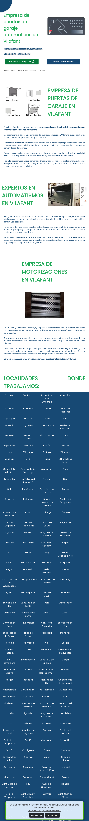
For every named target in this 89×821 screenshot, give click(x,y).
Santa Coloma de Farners (46, 502)
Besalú (46, 612)
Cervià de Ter (28, 689)
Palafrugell (28, 489)
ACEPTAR (52, 815)
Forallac (9, 642)
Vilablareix (9, 612)
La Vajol (65, 767)
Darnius (47, 793)
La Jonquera (28, 592)
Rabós (46, 445)
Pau (28, 783)
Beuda (65, 445)
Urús (65, 435)
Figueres (28, 425)
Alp (46, 642)
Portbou (28, 669)
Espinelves (9, 445)
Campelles (9, 767)
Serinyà (47, 452)
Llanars (65, 783)
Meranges (9, 777)
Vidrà (9, 750)
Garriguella (9, 696)
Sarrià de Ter (28, 562)
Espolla (28, 418)
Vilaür (47, 756)
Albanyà (28, 756)
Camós (47, 730)
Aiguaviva (28, 713)
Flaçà (47, 458)
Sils (9, 552)
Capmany (28, 777)
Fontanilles (65, 740)
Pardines (65, 750)
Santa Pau (46, 649)
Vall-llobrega (46, 689)
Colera (65, 777)
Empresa (9, 395)
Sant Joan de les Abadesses (9, 582)
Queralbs (65, 395)
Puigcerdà (65, 522)
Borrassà (47, 723)
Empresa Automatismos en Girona (26, 70)
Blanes (46, 479)
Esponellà (9, 479)
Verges (9, 679)
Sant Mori (28, 395)
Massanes (65, 723)
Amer (65, 612)
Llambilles (65, 713)
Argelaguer (9, 418)
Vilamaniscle (47, 435)
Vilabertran (9, 689)
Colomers (28, 445)
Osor (65, 469)
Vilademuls (9, 703)
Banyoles (9, 499)
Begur (9, 569)
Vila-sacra (47, 740)
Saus (65, 696)
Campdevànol (29, 579)
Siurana (9, 408)
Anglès (65, 542)
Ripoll (28, 512)
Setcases (9, 435)
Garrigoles (28, 750)
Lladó (9, 723)
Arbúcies (9, 542)
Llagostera (9, 532)
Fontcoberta (28, 659)
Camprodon (65, 602)
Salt (9, 489)
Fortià (28, 740)
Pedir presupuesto (63, 61)
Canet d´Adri (47, 777)
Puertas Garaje (8, 70)
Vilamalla (65, 452)
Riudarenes (28, 622)
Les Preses (28, 642)
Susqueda (28, 767)
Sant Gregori (66, 579)
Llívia (28, 649)
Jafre (47, 418)
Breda (65, 569)
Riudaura (28, 408)
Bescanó (47, 562)
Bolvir (65, 418)
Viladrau (9, 458)
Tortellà (9, 713)
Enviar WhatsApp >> (20, 61)
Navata (65, 669)
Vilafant (28, 552)
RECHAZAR (37, 815)
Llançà (46, 552)
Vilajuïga (28, 452)
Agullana (28, 696)
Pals (46, 602)
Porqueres (65, 562)
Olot (65, 479)
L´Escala (65, 512)
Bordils (65, 642)
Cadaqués (65, 592)
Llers (9, 452)
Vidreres (28, 532)
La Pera (47, 408)
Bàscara (28, 679)
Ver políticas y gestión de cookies (44, 810)
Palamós (28, 499)
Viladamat (47, 469)
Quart (9, 592)
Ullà (28, 458)
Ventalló (46, 696)
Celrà (9, 562)
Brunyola (9, 425)
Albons (28, 723)
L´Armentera (65, 689)
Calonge (46, 512)
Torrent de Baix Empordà (46, 398)
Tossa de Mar (28, 542)
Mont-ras (65, 632)
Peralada (47, 632)
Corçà (65, 659)
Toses (47, 750)
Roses (65, 489)
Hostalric (28, 569)
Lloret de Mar (47, 425)
